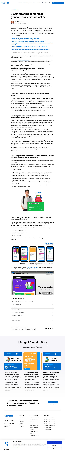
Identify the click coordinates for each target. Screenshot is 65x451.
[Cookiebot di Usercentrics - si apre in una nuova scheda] (6, 449)
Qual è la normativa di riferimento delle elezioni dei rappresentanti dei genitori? (30, 40)
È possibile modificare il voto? (18, 317)
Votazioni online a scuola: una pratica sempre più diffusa (25, 38)
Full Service (22, 426)
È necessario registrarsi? (16, 309)
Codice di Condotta (48, 429)
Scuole (31, 423)
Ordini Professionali (34, 431)
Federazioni (32, 433)
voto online (28, 329)
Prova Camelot (53, 402)
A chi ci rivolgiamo (27, 2)
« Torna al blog (14, 9)
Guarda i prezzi (53, 404)
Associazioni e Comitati (34, 417)
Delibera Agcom (47, 427)
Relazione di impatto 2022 (49, 421)
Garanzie (38, 2)
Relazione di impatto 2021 (49, 419)
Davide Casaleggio (19, 21)
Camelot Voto (22, 417)
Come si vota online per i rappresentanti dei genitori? (22, 301)
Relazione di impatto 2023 (49, 423)
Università (32, 429)
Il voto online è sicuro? (16, 304)
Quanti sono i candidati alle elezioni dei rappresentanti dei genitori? (28, 41)
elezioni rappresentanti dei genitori (18, 329)
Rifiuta (54, 448)
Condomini (32, 421)
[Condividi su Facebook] (46, 328)
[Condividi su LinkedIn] (50, 328)
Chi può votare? (15, 307)
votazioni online (15, 327)
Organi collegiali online (34, 425)
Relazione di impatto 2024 (49, 425)
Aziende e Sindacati (34, 419)
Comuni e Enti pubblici (34, 435)
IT (49, 2)
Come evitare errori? (16, 320)
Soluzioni (19, 2)
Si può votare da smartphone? (18, 312)
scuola (33, 329)
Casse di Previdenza (34, 427)
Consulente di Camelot (33, 267)
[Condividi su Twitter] (48, 328)
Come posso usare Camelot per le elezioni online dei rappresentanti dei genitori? (31, 49)
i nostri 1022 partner (19, 443)
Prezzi (34, 2)
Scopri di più (44, 2)
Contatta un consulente (58, 2)
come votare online (23, 327)
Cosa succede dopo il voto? (17, 315)
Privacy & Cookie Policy (49, 417)
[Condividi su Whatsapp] (52, 328)
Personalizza (54, 445)
